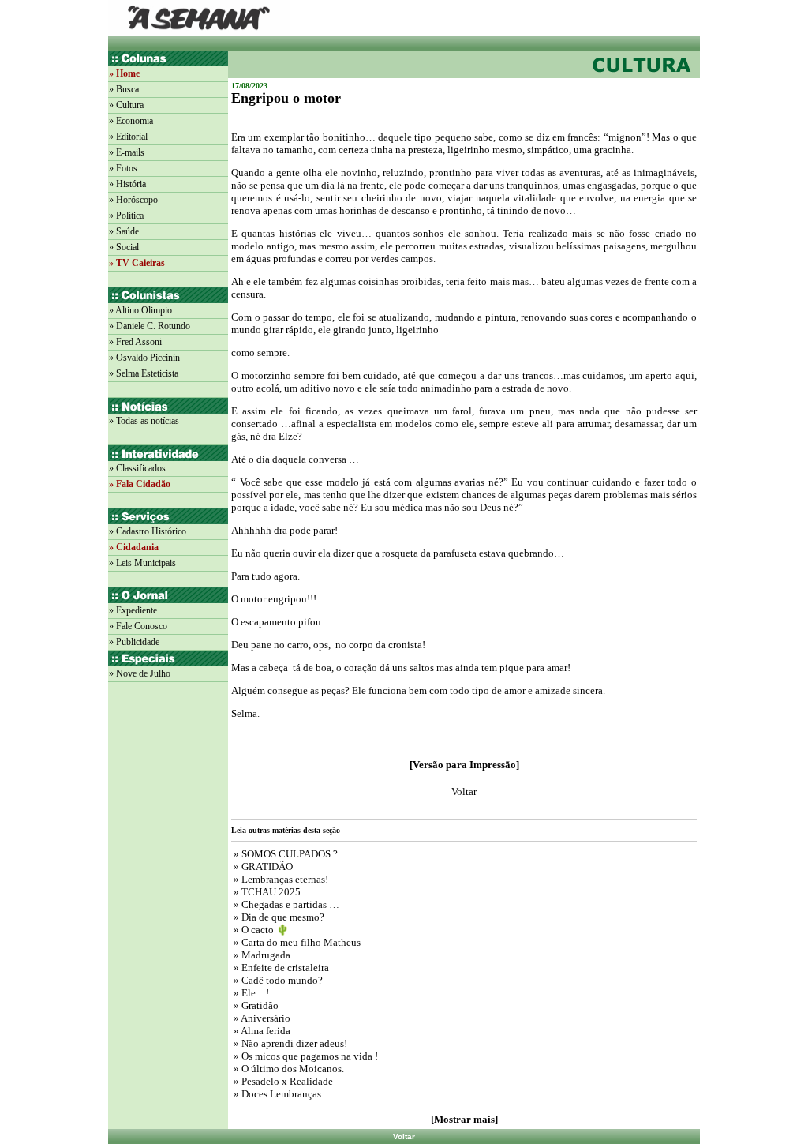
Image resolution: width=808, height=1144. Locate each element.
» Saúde (124, 231)
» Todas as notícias (144, 420)
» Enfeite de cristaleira (280, 967)
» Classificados (137, 468)
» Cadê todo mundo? (277, 980)
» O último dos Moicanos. (288, 1069)
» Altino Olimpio (140, 310)
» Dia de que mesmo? (277, 917)
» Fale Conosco (138, 626)
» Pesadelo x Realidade (282, 1081)
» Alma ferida (260, 1031)
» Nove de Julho (139, 673)
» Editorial (128, 136)
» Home (124, 73)
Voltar (404, 1136)
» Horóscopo (133, 199)
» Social (124, 247)
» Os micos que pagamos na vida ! (304, 1056)
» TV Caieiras (137, 262)
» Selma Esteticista (143, 373)
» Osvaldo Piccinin (144, 357)
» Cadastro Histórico (147, 531)
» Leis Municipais (142, 562)
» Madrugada (260, 955)
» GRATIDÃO (262, 866)
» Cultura (126, 105)
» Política (126, 215)
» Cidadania (134, 547)
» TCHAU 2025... (269, 892)
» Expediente (133, 610)
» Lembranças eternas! (279, 879)
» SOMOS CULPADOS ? (284, 854)
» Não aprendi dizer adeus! (289, 1043)
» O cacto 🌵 (261, 930)
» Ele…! (250, 993)
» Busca (124, 89)
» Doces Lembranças (276, 1094)
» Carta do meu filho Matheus (296, 942)
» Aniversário (260, 1018)
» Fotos (123, 168)
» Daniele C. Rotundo (149, 326)
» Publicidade (134, 641)
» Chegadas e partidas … (285, 904)
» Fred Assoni (135, 341)
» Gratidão (255, 1005)
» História (127, 183)
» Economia (131, 120)
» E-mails (126, 152)
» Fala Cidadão (139, 483)
